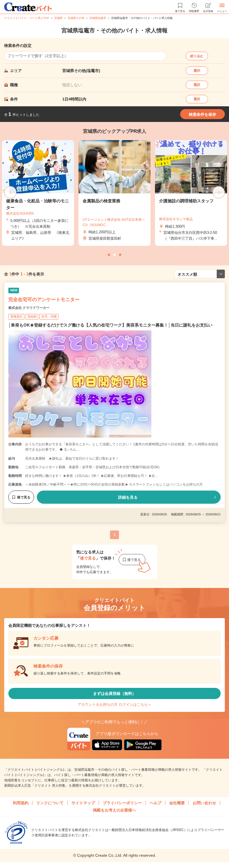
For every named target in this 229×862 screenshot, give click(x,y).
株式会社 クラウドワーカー (28, 308)
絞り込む (197, 56)
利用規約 (20, 803)
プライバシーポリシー (122, 803)
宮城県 (58, 18)
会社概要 (177, 803)
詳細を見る (128, 497)
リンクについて (50, 803)
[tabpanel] (114, 193)
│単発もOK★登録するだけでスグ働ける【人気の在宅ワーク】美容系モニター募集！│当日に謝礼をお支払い (110, 325)
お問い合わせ (204, 803)
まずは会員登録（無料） (114, 693)
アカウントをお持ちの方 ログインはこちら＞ (114, 704)
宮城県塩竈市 (97, 18)
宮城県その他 (76, 18)
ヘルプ (155, 803)
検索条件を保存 (202, 114)
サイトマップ (83, 803)
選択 (197, 71)
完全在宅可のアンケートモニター (44, 299)
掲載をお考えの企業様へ (114, 810)
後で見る (23, 497)
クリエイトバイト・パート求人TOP (26, 18)
